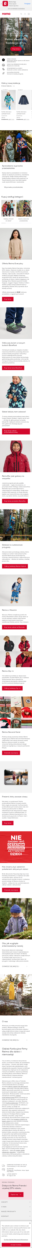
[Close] (30, 1223)
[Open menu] (29, 14)
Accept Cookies (16, 1245)
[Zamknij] (1, 3)
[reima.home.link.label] (6, 14)
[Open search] (21, 14)
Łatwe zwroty (16, 8)
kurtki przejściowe (12, 1103)
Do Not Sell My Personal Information (16, 1239)
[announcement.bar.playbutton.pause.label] (29, 8)
